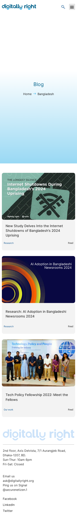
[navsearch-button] (63, 7)
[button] (72, 7)
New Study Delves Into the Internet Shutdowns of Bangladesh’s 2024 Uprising (34, 230)
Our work (8, 409)
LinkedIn (9, 505)
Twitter (8, 511)
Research (9, 243)
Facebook (10, 499)
